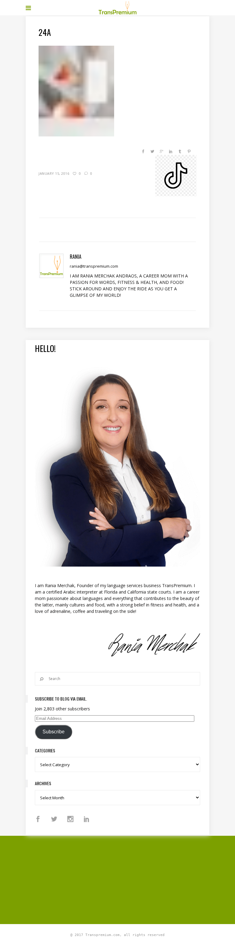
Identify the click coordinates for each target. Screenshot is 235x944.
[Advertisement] (130, 879)
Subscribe (54, 731)
